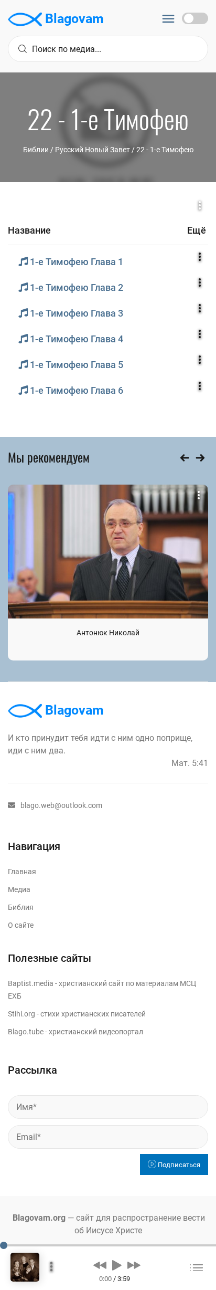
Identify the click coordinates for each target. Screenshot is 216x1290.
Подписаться (178, 1165)
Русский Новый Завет (92, 149)
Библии (36, 149)
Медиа (19, 889)
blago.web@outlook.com (61, 805)
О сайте (21, 925)
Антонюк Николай (108, 632)
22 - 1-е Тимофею (164, 149)
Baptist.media (30, 983)
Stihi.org (21, 1014)
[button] (100, 1264)
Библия (21, 907)
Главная (22, 871)
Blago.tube (26, 1031)
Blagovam (73, 18)
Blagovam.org (39, 1218)
